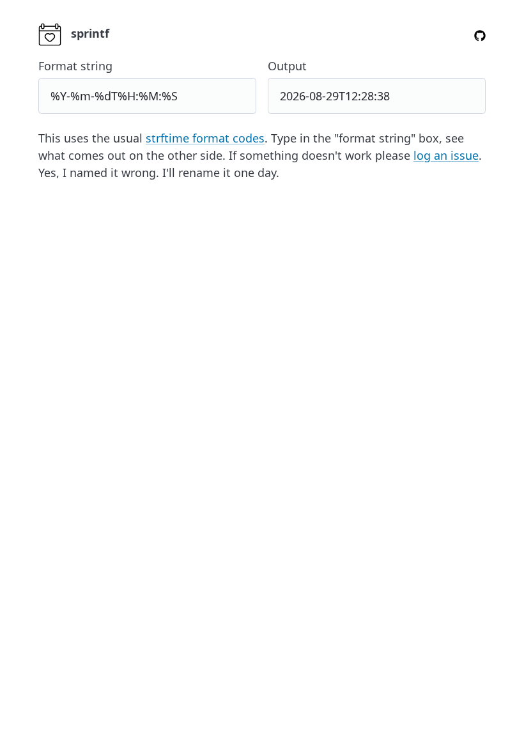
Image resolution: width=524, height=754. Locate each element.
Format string (75, 65)
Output (287, 65)
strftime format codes (205, 138)
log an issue (446, 155)
